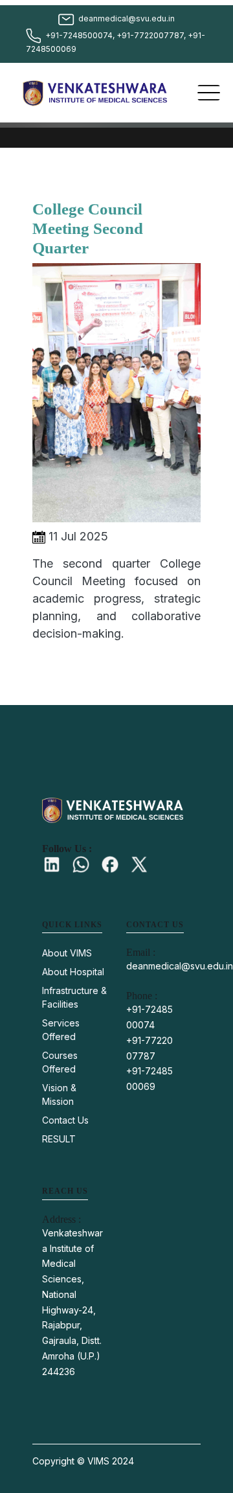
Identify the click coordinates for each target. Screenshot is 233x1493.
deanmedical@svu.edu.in (179, 965)
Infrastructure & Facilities (74, 997)
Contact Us (65, 1120)
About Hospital (73, 971)
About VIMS (67, 952)
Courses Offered (60, 1062)
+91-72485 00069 (149, 1078)
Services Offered (61, 1029)
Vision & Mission (59, 1094)
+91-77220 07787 (149, 1048)
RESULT (59, 1138)
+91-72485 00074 (149, 1017)
